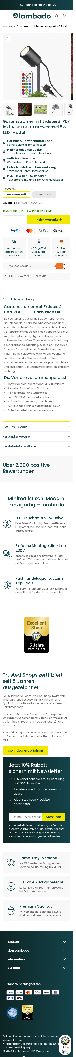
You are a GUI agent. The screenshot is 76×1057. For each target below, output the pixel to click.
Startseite (9, 26)
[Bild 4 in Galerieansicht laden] (55, 109)
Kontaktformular (44, 736)
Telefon (28, 736)
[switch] (65, 1052)
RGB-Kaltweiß (44, 194)
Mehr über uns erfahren (25, 750)
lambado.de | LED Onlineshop (32, 1051)
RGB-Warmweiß (17, 194)
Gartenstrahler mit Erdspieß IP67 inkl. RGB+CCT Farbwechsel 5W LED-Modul (45, 26)
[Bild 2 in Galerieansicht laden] (25, 109)
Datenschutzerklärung (35, 825)
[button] (7, 16)
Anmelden (53, 817)
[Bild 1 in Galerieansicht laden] (9, 109)
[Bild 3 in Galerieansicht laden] (40, 109)
